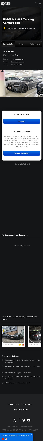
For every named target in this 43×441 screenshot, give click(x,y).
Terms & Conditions (14, 430)
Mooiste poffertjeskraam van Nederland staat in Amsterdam (22, 377)
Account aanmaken (21, 153)
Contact (27, 404)
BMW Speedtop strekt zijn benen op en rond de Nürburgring (22, 361)
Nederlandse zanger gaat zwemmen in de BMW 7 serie (23, 367)
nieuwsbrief (21, 409)
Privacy (33, 430)
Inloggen (21, 121)
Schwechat (15, 62)
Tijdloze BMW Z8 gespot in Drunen (18, 373)
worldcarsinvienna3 (17, 59)
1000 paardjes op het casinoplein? (17, 383)
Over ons (13, 404)
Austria (21, 62)
